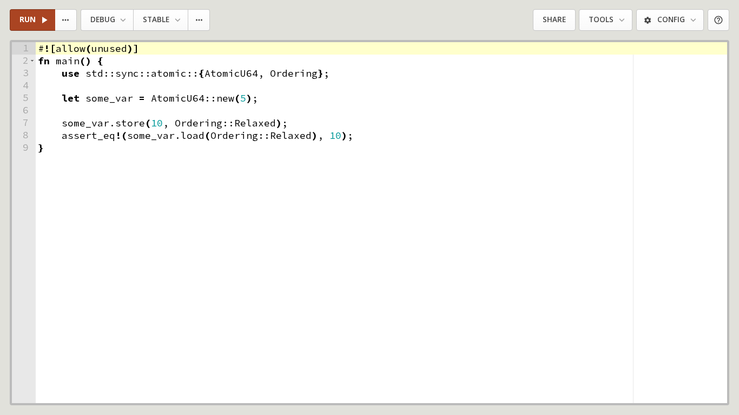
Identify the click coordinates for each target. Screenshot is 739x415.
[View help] (719, 20)
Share (554, 19)
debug (102, 19)
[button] (32, 61)
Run (27, 19)
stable (156, 19)
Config (671, 19)
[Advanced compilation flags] (199, 20)
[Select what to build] (66, 20)
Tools (601, 19)
